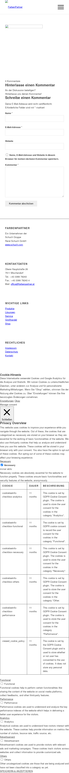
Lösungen (10, 312)
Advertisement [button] (7, 737)
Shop (7, 323)
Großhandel (11, 319)
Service (9, 316)
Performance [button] (6, 699)
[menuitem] (50, 7)
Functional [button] (5, 680)
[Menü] (59, 7)
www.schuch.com (14, 244)
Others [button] (3, 756)
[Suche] (50, 7)
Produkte (9, 308)
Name (9, 113)
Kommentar (12, 164)
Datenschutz (11, 351)
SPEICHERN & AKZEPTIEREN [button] (16, 771)
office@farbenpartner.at (22, 284)
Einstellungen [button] (7, 400)
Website (9, 141)
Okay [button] (17, 400)
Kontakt (9, 355)
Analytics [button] (5, 718)
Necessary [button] (5, 461)
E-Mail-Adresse (13, 127)
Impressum (11, 348)
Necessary (9, 465)
